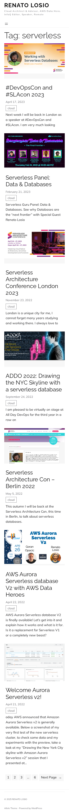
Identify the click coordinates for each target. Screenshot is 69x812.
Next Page (51, 777)
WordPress (36, 808)
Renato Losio (26, 5)
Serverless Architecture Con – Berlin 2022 (30, 479)
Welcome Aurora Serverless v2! (28, 693)
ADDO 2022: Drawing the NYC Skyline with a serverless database (34, 383)
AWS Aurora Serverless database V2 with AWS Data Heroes (32, 584)
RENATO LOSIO (19, 799)
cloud (11, 108)
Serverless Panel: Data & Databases (28, 180)
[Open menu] (6, 24)
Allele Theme (10, 808)
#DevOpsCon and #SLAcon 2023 (29, 91)
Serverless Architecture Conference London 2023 (32, 282)
